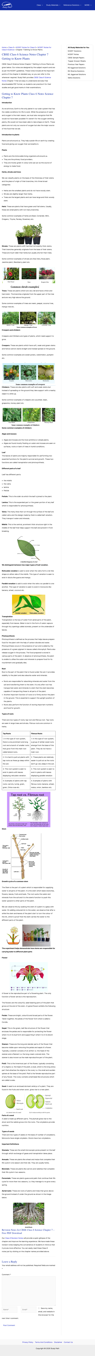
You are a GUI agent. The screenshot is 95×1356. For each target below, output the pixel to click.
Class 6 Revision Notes (14, 1238)
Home (4, 47)
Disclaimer (58, 1342)
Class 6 (11, 47)
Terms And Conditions (43, 1342)
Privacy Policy (27, 1342)
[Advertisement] (47, 24)
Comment (6, 1275)
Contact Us (68, 1342)
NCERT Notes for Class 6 (26, 47)
